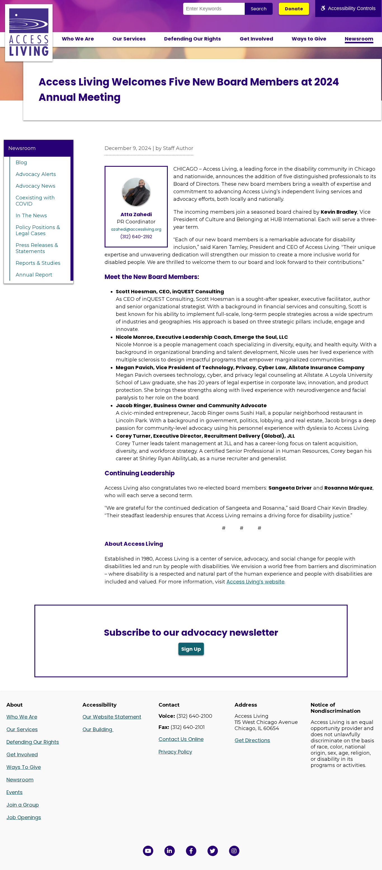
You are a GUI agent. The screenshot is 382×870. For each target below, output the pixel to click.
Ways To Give (23, 767)
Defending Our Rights (192, 38)
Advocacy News (35, 186)
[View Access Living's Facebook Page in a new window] (191, 851)
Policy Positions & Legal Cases (38, 230)
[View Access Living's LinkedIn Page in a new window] (169, 851)
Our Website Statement (111, 716)
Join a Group (22, 804)
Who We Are (78, 38)
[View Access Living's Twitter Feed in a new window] (212, 851)
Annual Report (34, 275)
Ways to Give (309, 38)
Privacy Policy (175, 751)
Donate (294, 9)
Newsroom (359, 38)
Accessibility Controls (352, 8)
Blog (21, 162)
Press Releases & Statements (37, 248)
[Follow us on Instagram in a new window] (234, 851)
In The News (31, 216)
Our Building (98, 729)
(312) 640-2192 (136, 236)
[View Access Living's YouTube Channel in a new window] (148, 851)
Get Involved (256, 38)
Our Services (129, 38)
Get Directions (252, 740)
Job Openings (23, 817)
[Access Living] (28, 54)
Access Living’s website (255, 581)
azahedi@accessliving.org (136, 229)
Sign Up (191, 648)
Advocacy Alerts (36, 174)
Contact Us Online (181, 739)
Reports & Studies (38, 263)
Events (14, 792)
